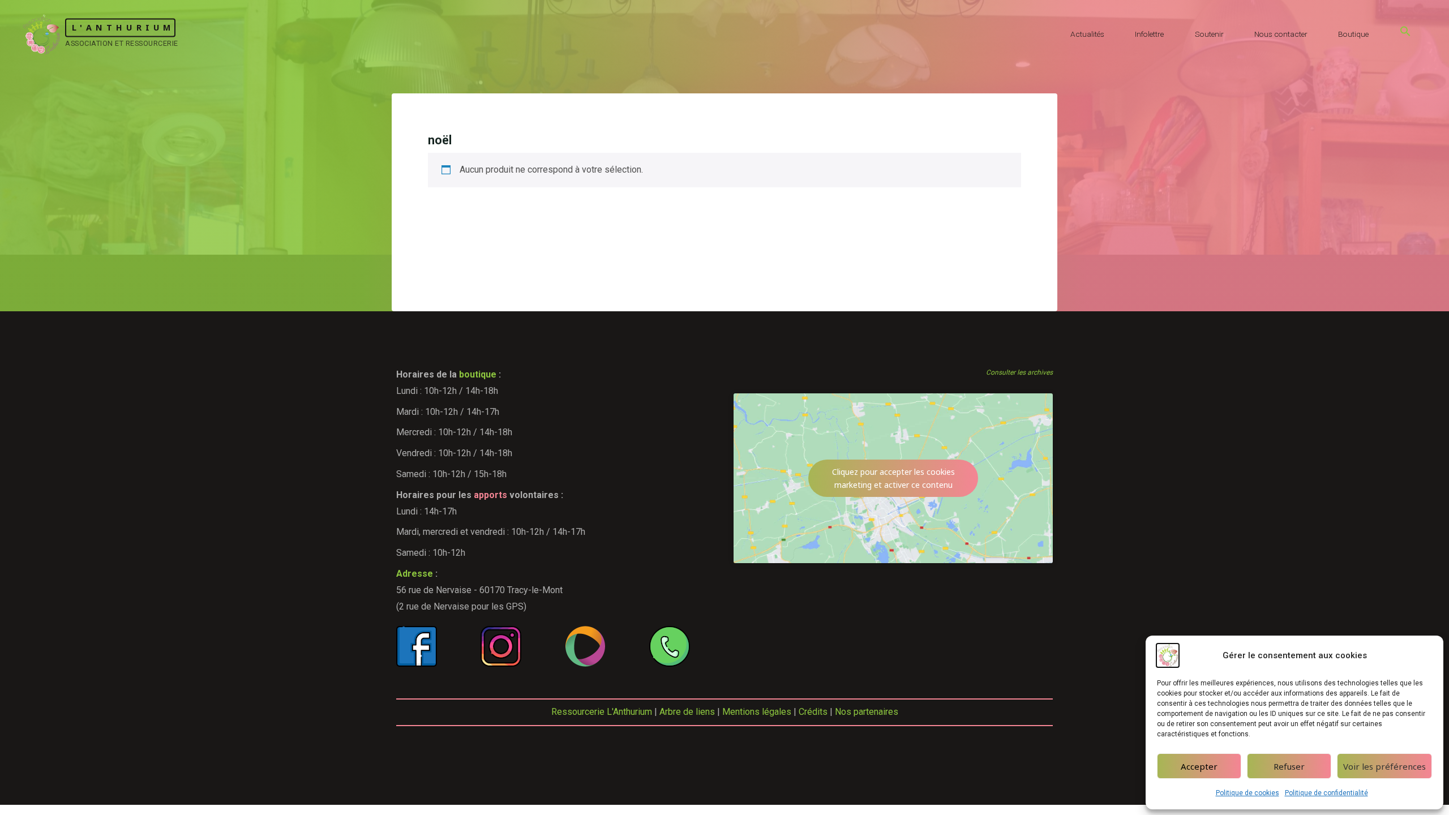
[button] (1405, 34)
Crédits (813, 711)
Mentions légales (756, 711)
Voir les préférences (1384, 766)
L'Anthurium (123, 27)
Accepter (1199, 766)
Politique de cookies (1247, 793)
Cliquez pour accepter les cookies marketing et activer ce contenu (893, 478)
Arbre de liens (687, 711)
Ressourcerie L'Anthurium (601, 711)
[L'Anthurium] (42, 33)
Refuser (1289, 766)
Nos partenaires (866, 711)
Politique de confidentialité (1326, 793)
